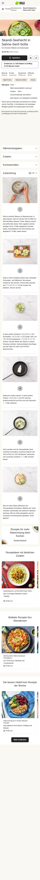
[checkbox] (2, 52)
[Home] (3, 9)
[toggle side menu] (3, 3)
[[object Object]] (31, 58)
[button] (20, 156)
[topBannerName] (20, 15)
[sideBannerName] (20, 130)
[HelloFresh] (20, 3)
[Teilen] (36, 58)
